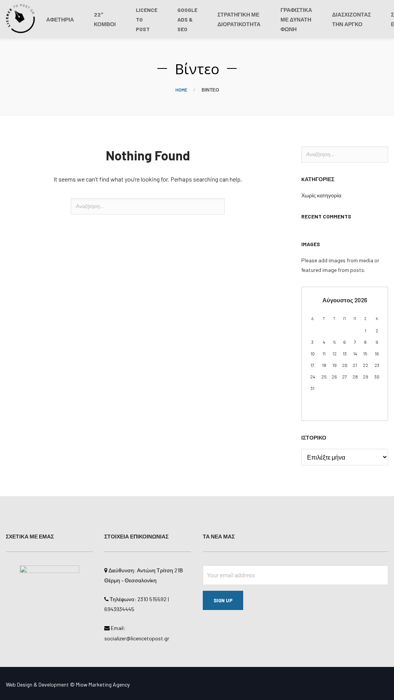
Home (181, 89)
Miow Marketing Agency (103, 684)
